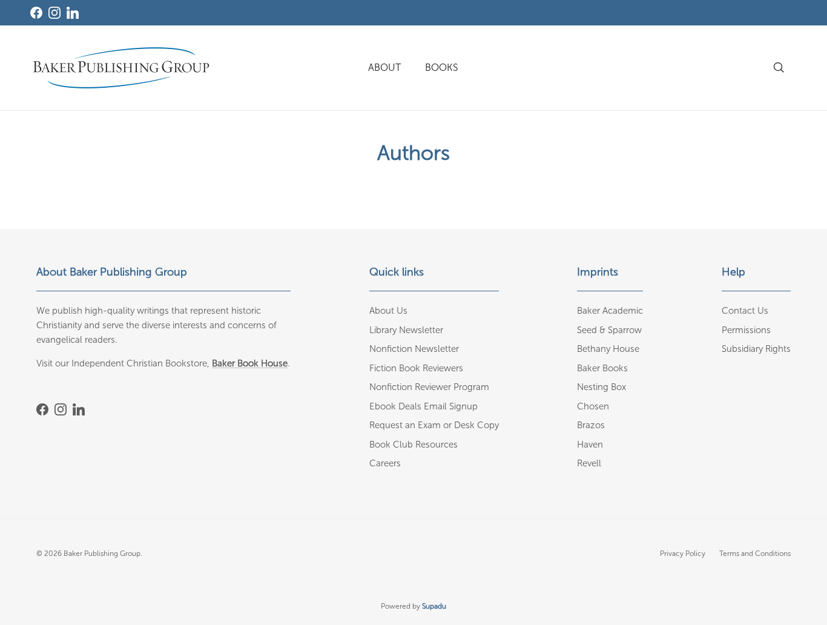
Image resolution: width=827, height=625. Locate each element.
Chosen (593, 406)
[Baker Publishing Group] (121, 68)
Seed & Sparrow (609, 330)
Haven (590, 444)
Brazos (591, 425)
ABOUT (384, 67)
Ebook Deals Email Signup (423, 406)
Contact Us (745, 310)
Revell (589, 463)
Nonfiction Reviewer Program (429, 387)
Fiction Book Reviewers (416, 368)
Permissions (746, 330)
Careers (385, 463)
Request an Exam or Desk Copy (434, 425)
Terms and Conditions (755, 553)
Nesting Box (601, 387)
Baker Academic (610, 310)
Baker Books (602, 368)
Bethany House (608, 348)
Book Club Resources (413, 444)
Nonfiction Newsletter (414, 348)
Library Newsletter (406, 330)
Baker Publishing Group (102, 553)
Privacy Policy (682, 553)
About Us (388, 310)
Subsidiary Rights (756, 348)
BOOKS (441, 67)
